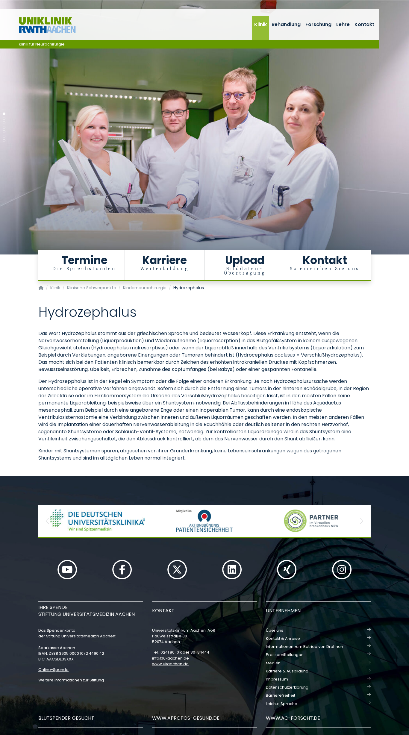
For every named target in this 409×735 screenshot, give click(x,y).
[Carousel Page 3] (4, 123)
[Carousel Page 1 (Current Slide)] (4, 114)
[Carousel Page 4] (4, 127)
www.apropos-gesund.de (185, 718)
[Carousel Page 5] (4, 132)
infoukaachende (170, 658)
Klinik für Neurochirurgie (42, 44)
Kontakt (364, 24)
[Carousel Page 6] (4, 136)
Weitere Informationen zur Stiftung (71, 680)
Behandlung (286, 24)
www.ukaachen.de (170, 663)
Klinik (260, 24)
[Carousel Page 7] (4, 141)
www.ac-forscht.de (293, 718)
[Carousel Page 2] (4, 118)
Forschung (318, 24)
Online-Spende (53, 669)
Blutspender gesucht (66, 718)
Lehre (343, 24)
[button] (47, 521)
